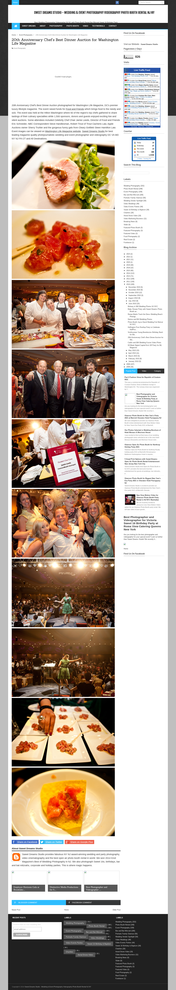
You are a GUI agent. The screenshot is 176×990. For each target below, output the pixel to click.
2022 (128, 257)
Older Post (117, 910)
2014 (128, 273)
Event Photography (20, 48)
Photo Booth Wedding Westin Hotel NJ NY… (142, 112)
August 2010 (133, 298)
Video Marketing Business (133, 219)
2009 (128, 364)
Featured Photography (132, 230)
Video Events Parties (132, 207)
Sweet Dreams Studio (93, 131)
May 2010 (132, 350)
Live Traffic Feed (142, 70)
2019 (128, 265)
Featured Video (129, 233)
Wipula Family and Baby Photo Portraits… (140, 81)
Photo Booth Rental (131, 189)
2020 (128, 262)
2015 (128, 270)
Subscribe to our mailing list (27, 924)
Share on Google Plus (81, 842)
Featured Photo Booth (132, 228)
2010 (128, 284)
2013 (128, 276)
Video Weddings (130, 204)
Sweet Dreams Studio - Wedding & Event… (141, 102)
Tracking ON (149, 126)
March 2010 (133, 356)
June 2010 (132, 304)
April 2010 (132, 353)
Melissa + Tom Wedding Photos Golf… (137, 76)
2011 (128, 282)
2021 (128, 259)
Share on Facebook (27, 842)
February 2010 (134, 359)
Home (66, 910)
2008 (128, 367)
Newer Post (16, 910)
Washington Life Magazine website (63, 131)
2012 (128, 279)
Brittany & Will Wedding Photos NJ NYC (143, 306)
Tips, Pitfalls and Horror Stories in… (136, 86)
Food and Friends (75, 109)
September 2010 (134, 295)
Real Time (141, 126)
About (42, 26)
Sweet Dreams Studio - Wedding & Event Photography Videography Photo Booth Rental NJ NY (94, 13)
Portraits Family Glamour (133, 198)
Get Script (134, 126)
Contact (113, 26)
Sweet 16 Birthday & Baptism (135, 210)
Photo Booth (72, 26)
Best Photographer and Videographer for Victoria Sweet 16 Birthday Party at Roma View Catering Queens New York (142, 523)
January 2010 (133, 361)
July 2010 (132, 301)
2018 (128, 268)
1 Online (139, 158)
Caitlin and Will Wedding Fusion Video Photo (144, 343)
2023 (128, 254)
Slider (126, 225)
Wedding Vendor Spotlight (133, 201)
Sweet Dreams (29, 26)
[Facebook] (117, 2)
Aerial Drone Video (131, 216)
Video (85, 26)
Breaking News (129, 221)
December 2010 (134, 287)
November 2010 (134, 290)
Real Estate (128, 239)
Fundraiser (128, 242)
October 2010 (133, 292)
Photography (55, 26)
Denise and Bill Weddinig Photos (140, 319)
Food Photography (130, 236)
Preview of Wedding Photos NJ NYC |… (137, 107)
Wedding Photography (132, 186)
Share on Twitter (53, 842)
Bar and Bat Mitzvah (131, 195)
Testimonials (98, 26)
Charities (127, 213)
